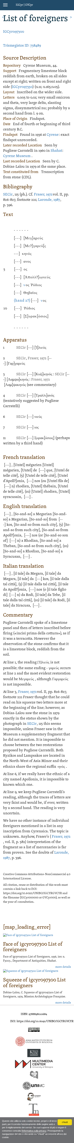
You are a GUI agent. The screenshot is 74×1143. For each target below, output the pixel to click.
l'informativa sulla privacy (34, 1131)
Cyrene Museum (17, 156)
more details (63, 967)
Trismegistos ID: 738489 (22, 45)
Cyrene (53, 135)
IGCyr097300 (13, 31)
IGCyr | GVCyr (24, 5)
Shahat (56, 150)
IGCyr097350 (22, 87)
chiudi (65, 1122)
